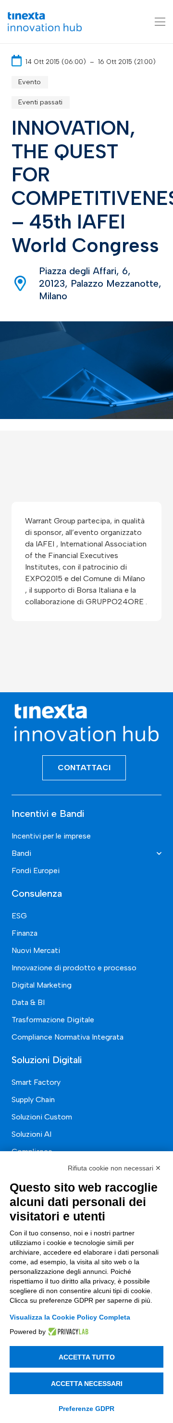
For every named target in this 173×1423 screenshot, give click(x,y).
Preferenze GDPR (86, 1408)
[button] (160, 21)
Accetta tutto (87, 1357)
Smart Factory (36, 1082)
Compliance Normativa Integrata (68, 1037)
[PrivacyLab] (67, 1331)
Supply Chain (33, 1099)
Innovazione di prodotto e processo (74, 967)
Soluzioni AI (31, 1134)
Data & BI (28, 1002)
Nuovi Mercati (36, 950)
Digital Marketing (42, 985)
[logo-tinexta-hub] (45, 21)
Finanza (24, 933)
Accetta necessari (87, 1383)
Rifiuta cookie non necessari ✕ (114, 1168)
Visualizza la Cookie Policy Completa (70, 1317)
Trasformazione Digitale (53, 1019)
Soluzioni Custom (42, 1116)
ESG (19, 915)
